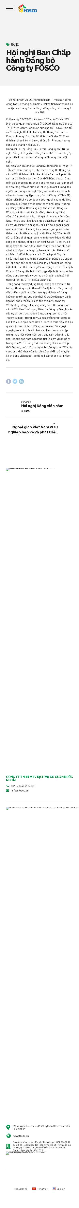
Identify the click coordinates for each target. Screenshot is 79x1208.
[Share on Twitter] (15, 381)
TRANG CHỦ (20, 1188)
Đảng (15, 44)
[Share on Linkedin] (21, 381)
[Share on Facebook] (8, 381)
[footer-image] (29, 1161)
